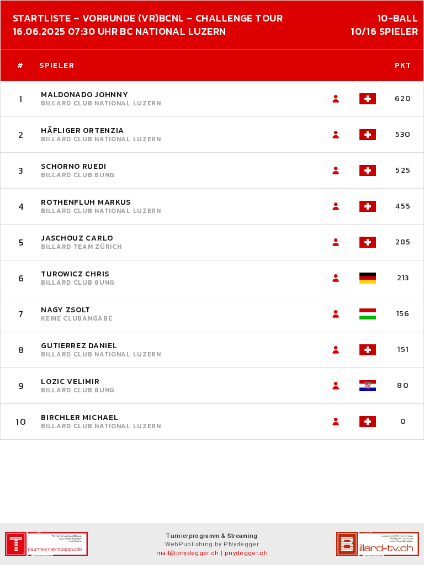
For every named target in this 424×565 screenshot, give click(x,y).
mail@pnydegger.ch (187, 553)
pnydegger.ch (246, 553)
